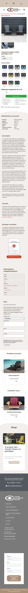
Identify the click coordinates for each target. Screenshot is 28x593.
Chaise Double (7, 353)
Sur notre (8, 535)
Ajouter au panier (16, 160)
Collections (8, 518)
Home (2, 14)
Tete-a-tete (13, 14)
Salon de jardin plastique (12, 524)
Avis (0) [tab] (6, 328)
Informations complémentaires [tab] (12, 325)
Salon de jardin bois (11, 521)
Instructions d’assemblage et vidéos (13, 528)
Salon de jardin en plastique (10, 349)
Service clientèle (10, 532)
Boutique (7, 14)
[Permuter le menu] (4, 9)
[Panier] (24, 9)
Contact (8, 538)
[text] (10, 552)
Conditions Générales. (7, 281)
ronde (5, 358)
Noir (5, 344)
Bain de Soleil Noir (14, 390)
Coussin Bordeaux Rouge (14, 426)
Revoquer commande (9, 553)
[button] (2, 18)
